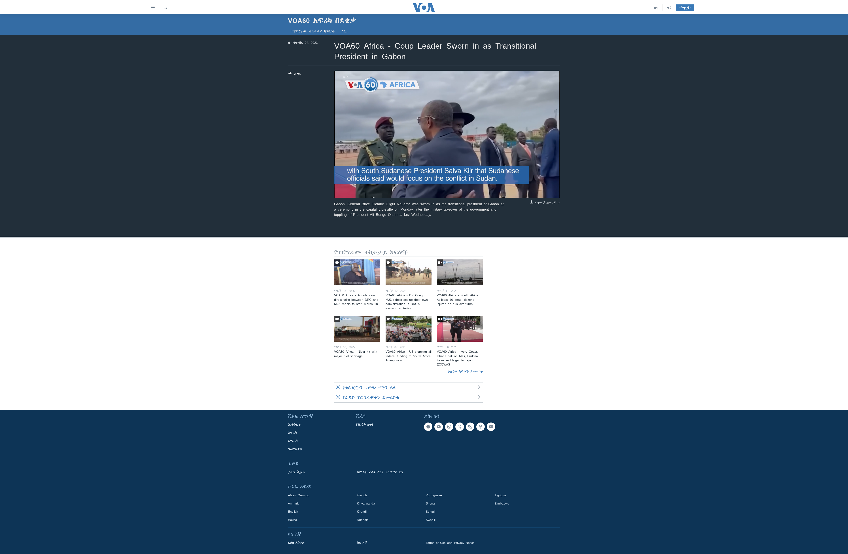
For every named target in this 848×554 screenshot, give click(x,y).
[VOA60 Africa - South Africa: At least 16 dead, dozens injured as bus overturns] (460, 272)
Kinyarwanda (366, 503)
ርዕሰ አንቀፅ (296, 543)
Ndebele (363, 520)
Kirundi (362, 512)
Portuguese (434, 495)
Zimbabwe (502, 503)
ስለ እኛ (362, 543)
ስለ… (345, 31)
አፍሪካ (292, 433)
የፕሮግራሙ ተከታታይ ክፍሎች (313, 31)
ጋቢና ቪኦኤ (296, 472)
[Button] (294, 75)
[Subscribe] (491, 427)
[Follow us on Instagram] (449, 427)
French (362, 495)
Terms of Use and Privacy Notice (450, 543)
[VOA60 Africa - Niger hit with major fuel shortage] (357, 329)
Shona (430, 503)
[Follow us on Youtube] (438, 427)
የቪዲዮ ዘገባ (364, 425)
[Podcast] (480, 427)
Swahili (430, 520)
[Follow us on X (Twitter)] (459, 427)
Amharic (293, 503)
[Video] (655, 7)
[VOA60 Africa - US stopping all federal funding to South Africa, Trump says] (409, 329)
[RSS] (470, 427)
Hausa (292, 520)
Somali (430, 512)
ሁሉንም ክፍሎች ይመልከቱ (465, 371)
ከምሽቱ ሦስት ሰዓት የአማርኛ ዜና (380, 472)
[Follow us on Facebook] (428, 427)
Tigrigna (500, 495)
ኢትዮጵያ (294, 425)
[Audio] (669, 7)
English (293, 512)
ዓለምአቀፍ (295, 449)
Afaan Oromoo (298, 495)
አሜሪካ (293, 441)
